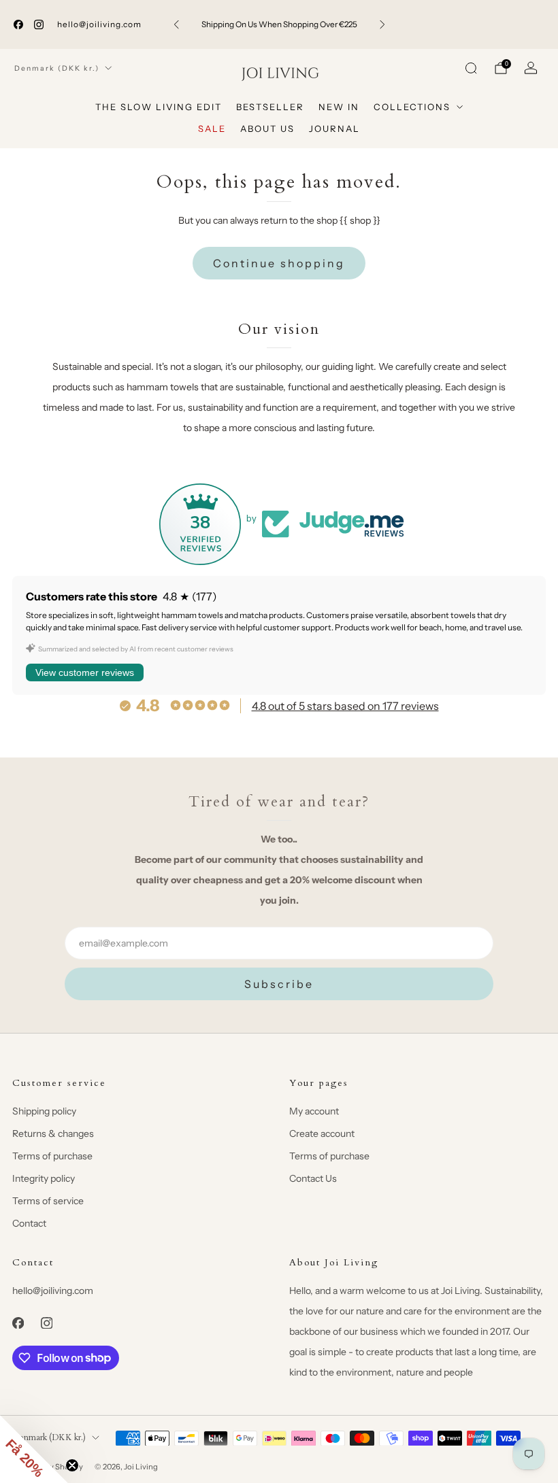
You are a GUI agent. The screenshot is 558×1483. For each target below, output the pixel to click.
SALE (212, 128)
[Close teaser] (72, 1465)
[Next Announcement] (382, 24)
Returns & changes (53, 1133)
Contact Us (313, 1178)
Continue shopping (279, 263)
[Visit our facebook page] (18, 24)
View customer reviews (84, 672)
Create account (322, 1133)
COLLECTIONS (412, 106)
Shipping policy (44, 1111)
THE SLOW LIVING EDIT (158, 106)
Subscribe (279, 984)
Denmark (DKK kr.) (56, 68)
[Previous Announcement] (176, 24)
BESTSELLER (270, 106)
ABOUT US (267, 128)
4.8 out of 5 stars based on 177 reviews (345, 706)
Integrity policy (43, 1178)
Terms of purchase (52, 1156)
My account (314, 1111)
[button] (34, 1449)
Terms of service (48, 1201)
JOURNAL (334, 128)
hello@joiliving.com (99, 24)
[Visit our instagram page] (39, 24)
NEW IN (338, 106)
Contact (29, 1223)
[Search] (471, 68)
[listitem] (279, 24)
